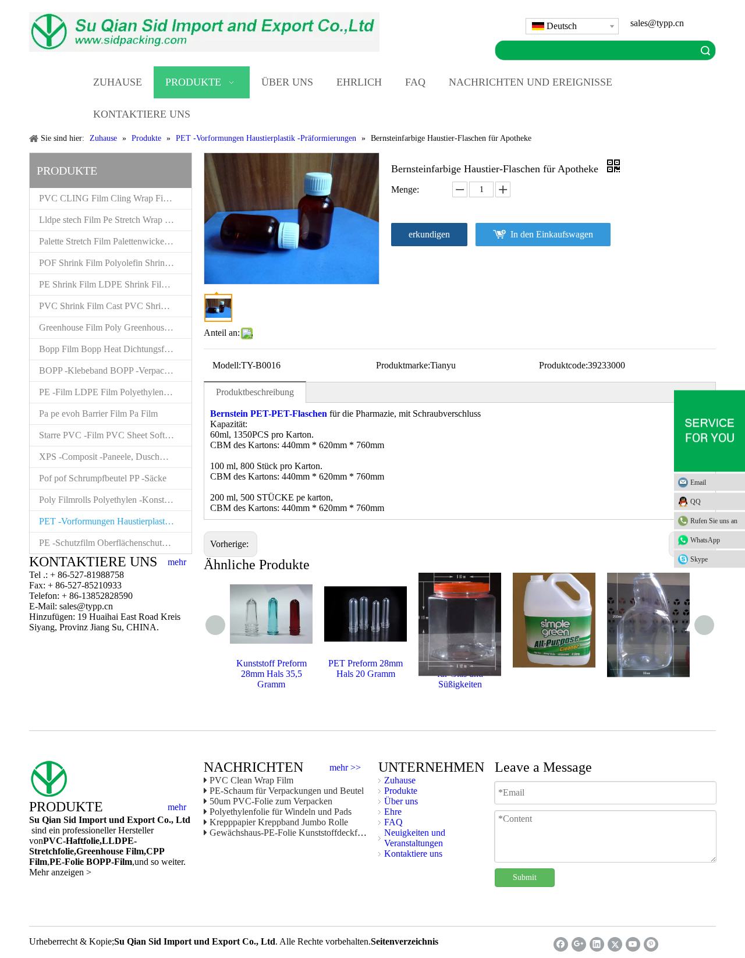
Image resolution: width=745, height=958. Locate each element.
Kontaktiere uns (413, 853)
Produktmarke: (403, 365)
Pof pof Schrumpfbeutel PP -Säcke (102, 478)
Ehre (393, 812)
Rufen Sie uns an (713, 521)
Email (698, 482)
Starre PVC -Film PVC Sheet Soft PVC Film (115, 435)
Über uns (401, 801)
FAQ (393, 822)
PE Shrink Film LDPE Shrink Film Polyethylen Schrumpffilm (115, 284)
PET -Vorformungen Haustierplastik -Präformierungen (115, 521)
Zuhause (400, 780)
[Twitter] (615, 944)
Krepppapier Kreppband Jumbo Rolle (279, 822)
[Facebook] (561, 944)
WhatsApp (705, 540)
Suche (705, 50)
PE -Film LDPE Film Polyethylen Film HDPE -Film (115, 392)
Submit (525, 877)
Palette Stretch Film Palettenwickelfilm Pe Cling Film (115, 241)
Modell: (226, 365)
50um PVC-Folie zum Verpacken (271, 801)
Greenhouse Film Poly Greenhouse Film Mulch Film (115, 327)
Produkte (400, 791)
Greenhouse (99, 851)
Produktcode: (563, 365)
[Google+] (579, 944)
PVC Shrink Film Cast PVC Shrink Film (114, 306)
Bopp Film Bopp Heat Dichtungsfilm (107, 349)
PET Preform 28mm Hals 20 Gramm (365, 668)
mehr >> (345, 767)
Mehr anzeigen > (60, 872)
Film (133, 851)
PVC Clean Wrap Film (251, 780)
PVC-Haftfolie (71, 841)
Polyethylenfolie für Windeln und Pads (281, 812)
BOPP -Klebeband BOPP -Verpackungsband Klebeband (115, 370)
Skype (699, 559)
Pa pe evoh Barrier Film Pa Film (98, 413)
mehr (177, 562)
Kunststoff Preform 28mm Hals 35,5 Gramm (271, 673)
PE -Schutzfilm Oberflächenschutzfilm (109, 543)
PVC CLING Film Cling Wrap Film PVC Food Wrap (115, 198)
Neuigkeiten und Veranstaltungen (414, 838)
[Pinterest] (651, 944)
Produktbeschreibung (255, 392)
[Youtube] (633, 944)
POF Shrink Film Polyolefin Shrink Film (114, 263)
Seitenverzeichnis (404, 941)
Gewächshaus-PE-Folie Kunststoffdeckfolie (290, 833)
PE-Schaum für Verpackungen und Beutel (287, 791)
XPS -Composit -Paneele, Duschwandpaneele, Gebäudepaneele (115, 457)
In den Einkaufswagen (551, 234)
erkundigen (429, 234)
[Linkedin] (597, 944)
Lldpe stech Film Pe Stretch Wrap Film (110, 220)
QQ (695, 502)
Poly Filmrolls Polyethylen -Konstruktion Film (115, 500)
